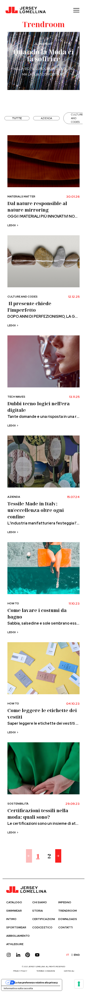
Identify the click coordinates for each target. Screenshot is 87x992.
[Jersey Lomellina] (26, 10)
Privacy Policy (20, 971)
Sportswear (16, 927)
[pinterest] (27, 955)
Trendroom (67, 911)
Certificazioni (43, 919)
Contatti (65, 927)
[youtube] (37, 955)
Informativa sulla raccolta (18, 988)
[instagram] (8, 955)
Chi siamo (39, 902)
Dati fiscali (69, 971)
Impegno (64, 902)
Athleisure (14, 944)
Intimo (11, 919)
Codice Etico (42, 927)
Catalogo (14, 902)
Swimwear (14, 911)
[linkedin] (18, 955)
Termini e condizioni (45, 971)
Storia (37, 911)
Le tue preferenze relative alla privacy (36, 982)
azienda (46, 118)
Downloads (67, 919)
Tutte (17, 118)
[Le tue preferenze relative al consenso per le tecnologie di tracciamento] (78, 983)
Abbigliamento (18, 936)
